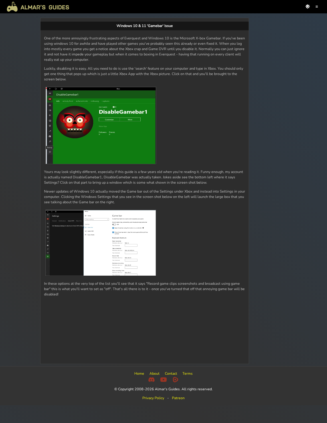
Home (139, 373)
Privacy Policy (153, 398)
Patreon (178, 398)
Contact (171, 373)
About (154, 373)
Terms (187, 373)
